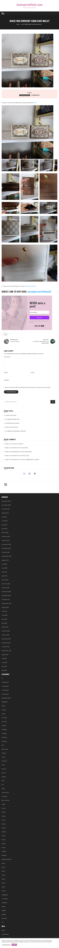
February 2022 (6, 631)
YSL (2, 922)
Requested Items (6, 859)
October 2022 (6, 599)
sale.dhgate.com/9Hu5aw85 (39, 291)
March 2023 (5, 580)
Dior (3, 745)
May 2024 (4, 525)
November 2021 (6, 643)
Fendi (3, 757)
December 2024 (6, 501)
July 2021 (4, 658)
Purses (3, 808)
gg (5, 334)
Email (33, 372)
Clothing (4, 729)
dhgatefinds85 (36, 95)
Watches (4, 918)
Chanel (4, 710)
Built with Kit (39, 326)
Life (3, 784)
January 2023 (5, 588)
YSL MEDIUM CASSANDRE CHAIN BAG (15, 431)
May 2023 (4, 572)
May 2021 (4, 666)
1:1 (2, 678)
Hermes (4, 769)
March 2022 (5, 627)
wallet (3, 906)
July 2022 (4, 611)
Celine (3, 706)
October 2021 (5, 647)
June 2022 (4, 615)
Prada (3, 804)
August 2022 (5, 607)
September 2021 (6, 651)
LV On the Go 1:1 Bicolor (16, 444)
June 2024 (5, 521)
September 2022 (6, 603)
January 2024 (5, 540)
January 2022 (5, 635)
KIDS (3, 781)
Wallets (29, 92)
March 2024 (5, 532)
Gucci (3, 765)
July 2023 (4, 564)
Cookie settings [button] (6, 944)
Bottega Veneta (6, 698)
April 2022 (4, 623)
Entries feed (5, 934)
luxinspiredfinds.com (30, 4)
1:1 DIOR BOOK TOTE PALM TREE (19, 448)
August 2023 (5, 560)
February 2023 (6, 584)
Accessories (5, 682)
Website (6, 380)
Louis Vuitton (5, 792)
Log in (3, 930)
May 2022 (4, 619)
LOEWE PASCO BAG (10, 415)
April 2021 (4, 670)
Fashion (4, 753)
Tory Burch (5, 899)
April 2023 (4, 576)
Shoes (3, 863)
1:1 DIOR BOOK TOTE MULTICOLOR (19, 455)
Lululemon (4, 796)
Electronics (5, 749)
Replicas (4, 855)
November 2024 (6, 505)
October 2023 (6, 552)
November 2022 (6, 595)
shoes (3, 887)
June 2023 (4, 568)
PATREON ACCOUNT (30, 286)
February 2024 (6, 536)
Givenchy (4, 761)
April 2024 (4, 529)
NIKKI (6, 444)
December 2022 (6, 591)
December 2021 (6, 639)
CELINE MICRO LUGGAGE (12, 423)
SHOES (3, 891)
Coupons (4, 741)
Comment (7, 357)
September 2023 (6, 556)
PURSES (4, 832)
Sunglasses (5, 895)
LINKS (3, 788)
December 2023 (6, 544)
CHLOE (3, 714)
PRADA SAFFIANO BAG (11, 427)
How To (4, 773)
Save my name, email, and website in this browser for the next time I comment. (28, 387)
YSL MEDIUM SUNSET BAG (12, 419)
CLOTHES (4, 718)
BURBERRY (4, 702)
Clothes (4, 725)
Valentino (4, 902)
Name (6, 372)
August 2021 (5, 654)
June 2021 (4, 662)
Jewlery (4, 777)
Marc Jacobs (5, 800)
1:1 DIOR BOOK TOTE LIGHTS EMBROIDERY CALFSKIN (24, 459)
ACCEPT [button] (14, 944)
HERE (35, 103)
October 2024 (6, 509)
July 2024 (4, 517)
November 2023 (6, 548)
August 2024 (5, 513)
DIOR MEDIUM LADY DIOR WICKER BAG (21, 452)
